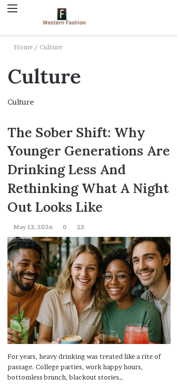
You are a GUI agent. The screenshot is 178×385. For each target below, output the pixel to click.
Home (22, 47)
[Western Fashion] (64, 17)
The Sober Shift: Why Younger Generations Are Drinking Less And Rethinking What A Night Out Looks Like (88, 169)
